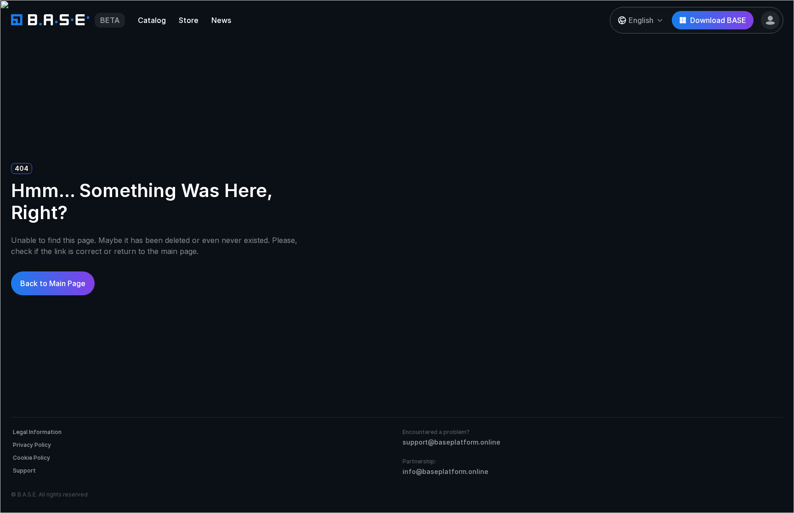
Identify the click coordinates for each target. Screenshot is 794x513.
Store (188, 20)
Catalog (152, 20)
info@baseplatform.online (445, 471)
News (221, 20)
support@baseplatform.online (451, 442)
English (641, 20)
